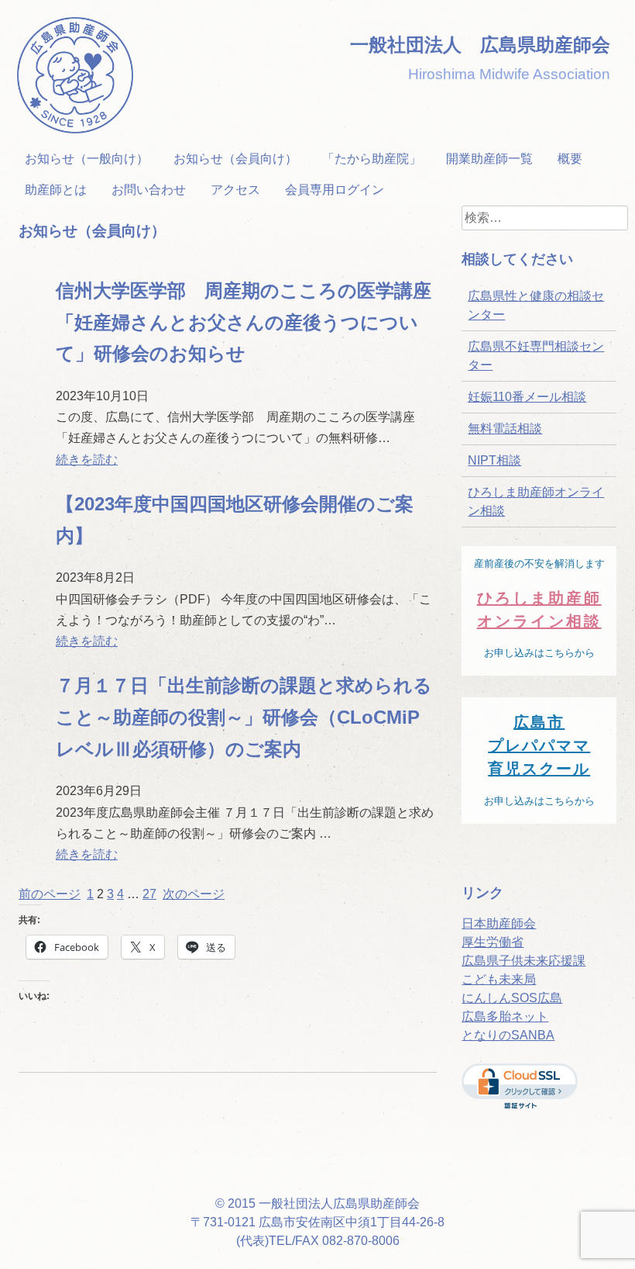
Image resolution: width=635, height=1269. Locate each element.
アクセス (235, 189)
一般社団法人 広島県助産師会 (480, 44)
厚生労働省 (492, 942)
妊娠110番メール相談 (527, 396)
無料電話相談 (505, 428)
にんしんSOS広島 (512, 997)
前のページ (50, 894)
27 (149, 894)
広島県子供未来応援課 (523, 960)
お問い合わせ (149, 189)
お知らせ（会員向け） (235, 158)
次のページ (194, 894)
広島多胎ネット (505, 1016)
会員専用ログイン (334, 189)
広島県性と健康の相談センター (536, 305)
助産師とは (56, 189)
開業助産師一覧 (489, 158)
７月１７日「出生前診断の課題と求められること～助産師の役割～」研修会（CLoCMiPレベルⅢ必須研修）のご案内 (244, 717)
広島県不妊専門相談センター (536, 356)
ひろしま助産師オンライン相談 (536, 501)
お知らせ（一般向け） (87, 158)
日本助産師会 (499, 923)
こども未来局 (499, 979)
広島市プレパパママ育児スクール (539, 745)
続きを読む (87, 459)
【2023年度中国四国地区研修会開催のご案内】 (235, 519)
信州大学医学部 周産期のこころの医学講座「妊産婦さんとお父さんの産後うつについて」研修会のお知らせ (243, 322)
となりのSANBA (508, 1035)
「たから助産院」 (371, 158)
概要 (570, 158)
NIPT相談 (494, 460)
